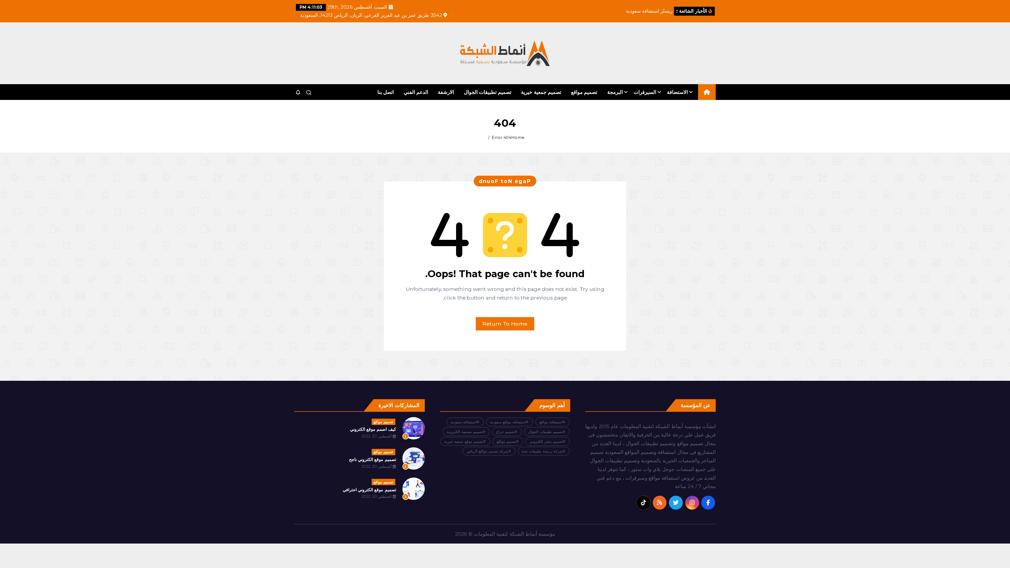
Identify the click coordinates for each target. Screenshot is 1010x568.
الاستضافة (677, 92)
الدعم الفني (416, 92)
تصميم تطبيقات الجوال (487, 92)
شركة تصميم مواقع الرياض (487, 451)
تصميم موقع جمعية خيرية (463, 441)
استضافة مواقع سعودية (508, 422)
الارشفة (446, 92)
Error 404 (501, 137)
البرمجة (615, 92)
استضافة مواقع (551, 422)
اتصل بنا (385, 92)
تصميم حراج (505, 431)
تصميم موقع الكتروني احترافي (369, 489)
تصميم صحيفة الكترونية (464, 431)
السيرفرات (645, 92)
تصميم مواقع (584, 92)
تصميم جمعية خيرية (541, 92)
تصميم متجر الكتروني (545, 441)
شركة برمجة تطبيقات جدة (542, 451)
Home (517, 137)
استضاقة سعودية (464, 422)
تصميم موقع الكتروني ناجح (372, 459)
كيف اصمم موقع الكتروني (373, 429)
